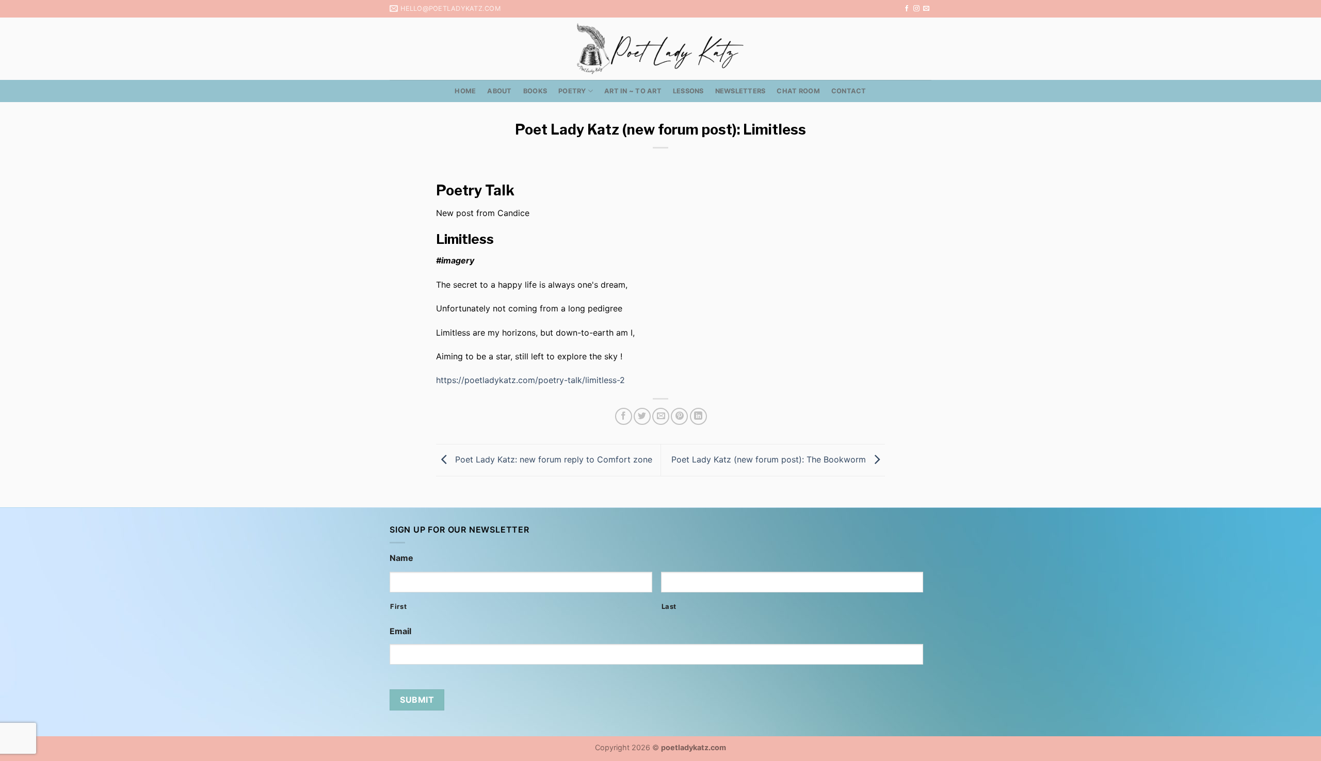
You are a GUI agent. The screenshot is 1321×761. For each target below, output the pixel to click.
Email (400, 631)
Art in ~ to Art (633, 91)
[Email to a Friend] (660, 416)
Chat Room (798, 91)
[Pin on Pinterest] (679, 416)
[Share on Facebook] (623, 416)
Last (669, 606)
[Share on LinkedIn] (698, 416)
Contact (848, 91)
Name (401, 558)
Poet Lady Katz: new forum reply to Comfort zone (552, 459)
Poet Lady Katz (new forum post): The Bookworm (769, 459)
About (499, 91)
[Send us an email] (926, 8)
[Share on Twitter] (642, 416)
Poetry (572, 91)
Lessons (688, 91)
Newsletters (740, 91)
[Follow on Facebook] (907, 8)
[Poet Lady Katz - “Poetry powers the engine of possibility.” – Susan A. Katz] (660, 49)
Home (465, 91)
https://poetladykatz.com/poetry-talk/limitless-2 (530, 380)
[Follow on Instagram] (916, 8)
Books (535, 91)
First (398, 606)
